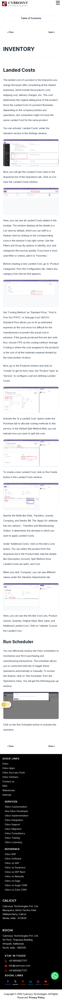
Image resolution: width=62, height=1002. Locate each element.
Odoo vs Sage (12, 880)
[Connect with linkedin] (31, 981)
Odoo (5, 763)
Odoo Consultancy (15, 833)
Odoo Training (12, 837)
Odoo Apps (8, 768)
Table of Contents (31, 18)
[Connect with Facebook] (8, 981)
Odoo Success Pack (13, 772)
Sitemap (6, 794)
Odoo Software (13, 858)
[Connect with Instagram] (38, 981)
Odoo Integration (14, 820)
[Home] (15, 6)
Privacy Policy (37, 997)
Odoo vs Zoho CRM (16, 889)
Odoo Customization (16, 806)
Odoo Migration (13, 828)
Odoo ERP (10, 854)
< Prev (10, 32)
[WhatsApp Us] (55, 976)
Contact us (8, 781)
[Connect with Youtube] (46, 981)
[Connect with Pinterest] (23, 981)
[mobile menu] (58, 2)
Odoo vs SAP (12, 863)
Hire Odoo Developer (16, 811)
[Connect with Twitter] (15, 981)
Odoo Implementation (16, 815)
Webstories (8, 790)
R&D (4, 785)
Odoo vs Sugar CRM (16, 885)
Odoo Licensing (13, 842)
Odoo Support (12, 824)
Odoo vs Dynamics (15, 867)
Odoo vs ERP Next (15, 871)
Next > (51, 32)
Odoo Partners (10, 776)
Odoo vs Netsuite (14, 876)
